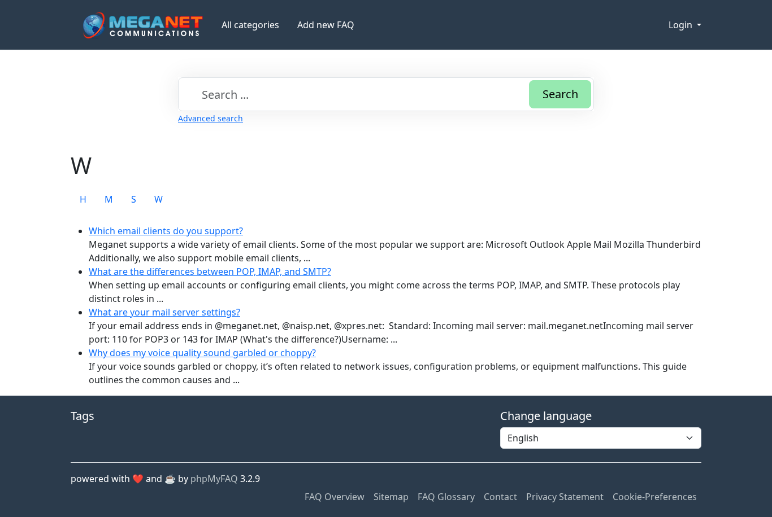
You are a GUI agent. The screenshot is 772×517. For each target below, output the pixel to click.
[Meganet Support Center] (141, 25)
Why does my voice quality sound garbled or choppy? (202, 353)
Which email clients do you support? (166, 231)
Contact (500, 496)
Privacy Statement (565, 496)
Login (682, 25)
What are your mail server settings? (164, 312)
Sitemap (391, 496)
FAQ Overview (335, 496)
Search (560, 94)
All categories (250, 25)
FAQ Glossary (446, 496)
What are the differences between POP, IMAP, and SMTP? (210, 271)
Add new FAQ (325, 25)
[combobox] (386, 94)
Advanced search (210, 118)
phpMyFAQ (214, 478)
